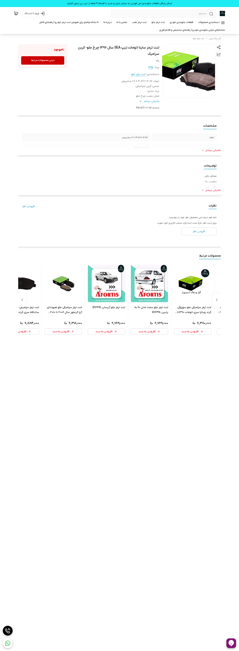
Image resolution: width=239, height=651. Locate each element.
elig (150, 67)
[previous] (217, 300)
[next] (22, 300)
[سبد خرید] (16, 13)
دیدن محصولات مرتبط (42, 60)
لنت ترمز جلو (198, 38)
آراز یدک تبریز (215, 38)
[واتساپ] (8, 643)
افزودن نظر (28, 206)
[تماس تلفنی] (8, 631)
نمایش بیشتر (213, 150)
